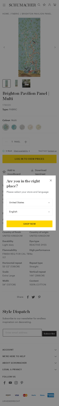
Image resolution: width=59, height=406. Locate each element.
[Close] (50, 180)
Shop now (29, 224)
